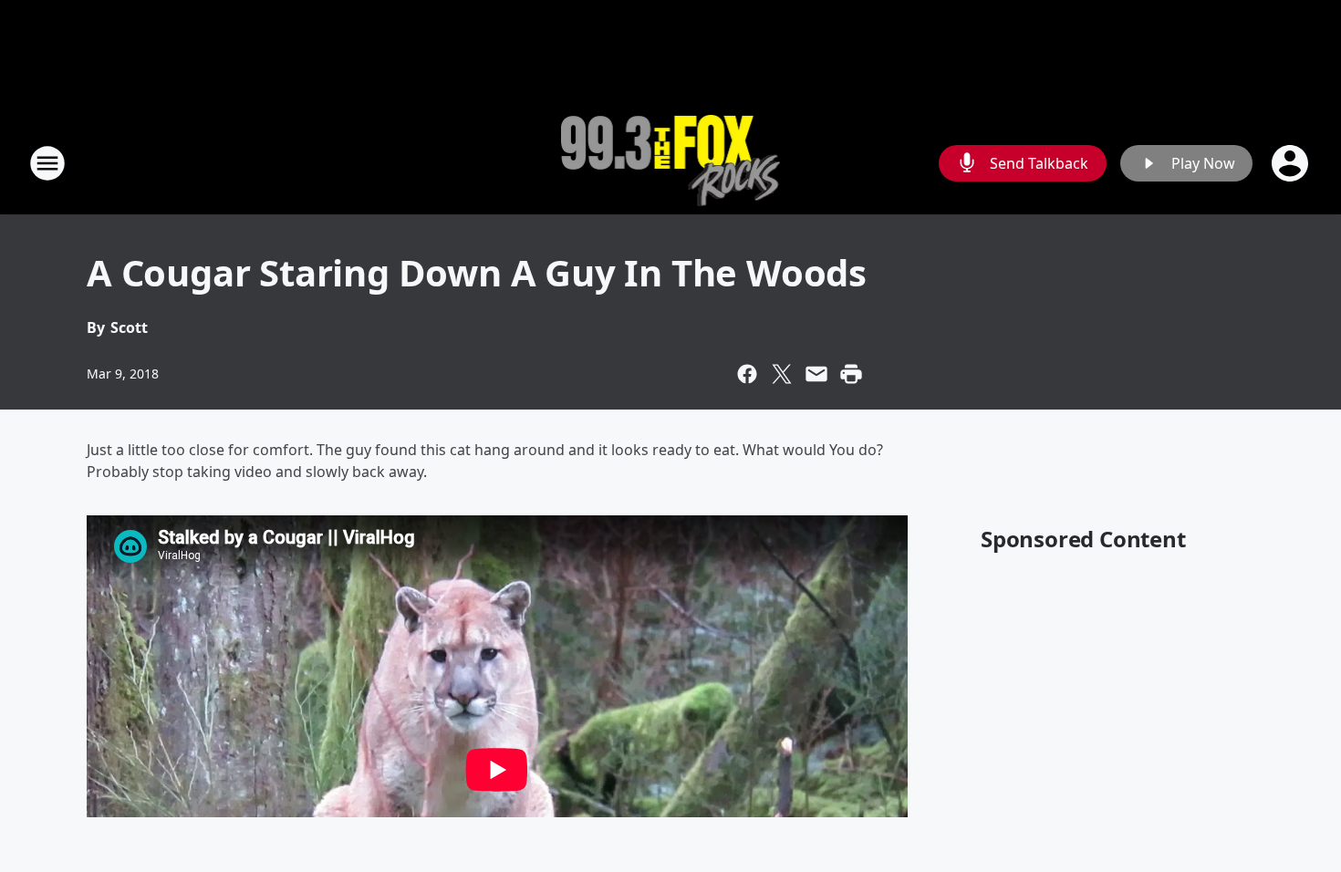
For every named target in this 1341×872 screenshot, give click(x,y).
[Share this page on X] (782, 374)
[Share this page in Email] (816, 374)
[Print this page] (851, 374)
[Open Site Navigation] (47, 163)
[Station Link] (671, 163)
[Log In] (1292, 163)
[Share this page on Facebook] (747, 374)
